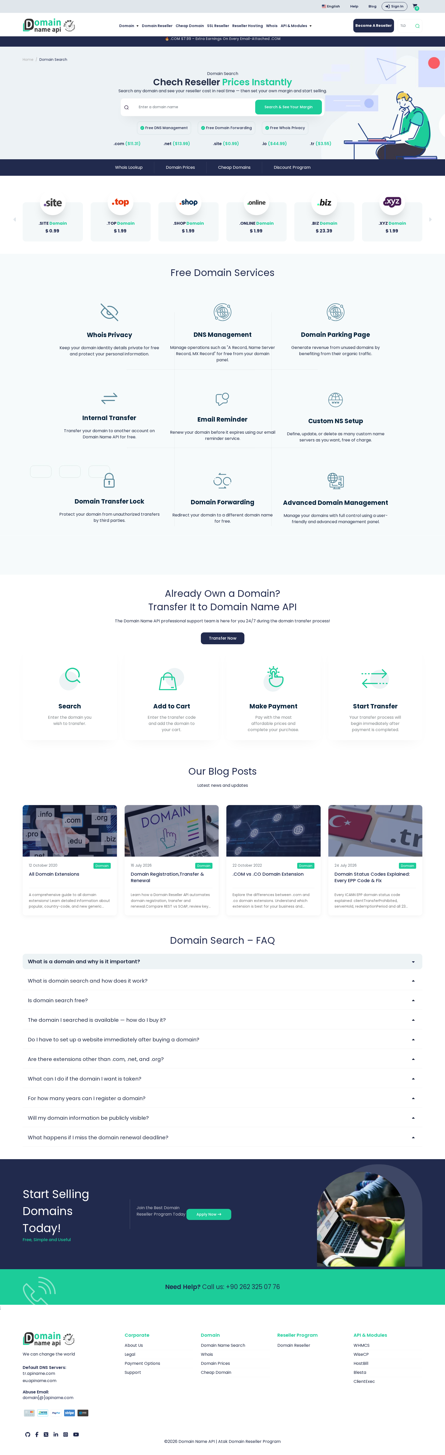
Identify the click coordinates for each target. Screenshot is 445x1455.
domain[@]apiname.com (48, 1398)
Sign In (397, 6)
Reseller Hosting (247, 25)
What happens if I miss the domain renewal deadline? (98, 1137)
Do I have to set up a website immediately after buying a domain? (113, 1039)
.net (177, 144)
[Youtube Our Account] (76, 1434)
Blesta (360, 1372)
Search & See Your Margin (288, 107)
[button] (430, 219)
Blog (372, 6)
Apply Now (207, 1214)
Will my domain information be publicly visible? (88, 1118)
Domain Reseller (157, 25)
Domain (127, 25)
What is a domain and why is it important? (84, 961)
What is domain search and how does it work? (88, 980)
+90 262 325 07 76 (253, 1287)
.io (274, 144)
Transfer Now (222, 638)
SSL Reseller (218, 25)
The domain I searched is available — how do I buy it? (97, 1020)
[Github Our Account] (27, 1434)
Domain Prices (180, 167)
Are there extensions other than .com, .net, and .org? (96, 1059)
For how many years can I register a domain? (87, 1098)
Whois (272, 25)
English (333, 6)
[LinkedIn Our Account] (56, 1434)
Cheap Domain (190, 25)
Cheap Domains (234, 167)
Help (354, 6)
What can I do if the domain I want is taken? (84, 1078)
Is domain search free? (58, 1000)
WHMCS (362, 1345)
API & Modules (294, 25)
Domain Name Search (223, 1345)
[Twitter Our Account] (46, 1434)
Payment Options (142, 1363)
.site (226, 144)
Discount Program (292, 167)
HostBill (361, 1363)
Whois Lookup (129, 167)
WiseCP (361, 1354)
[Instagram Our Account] (65, 1434)
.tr (320, 144)
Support (133, 1372)
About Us (134, 1345)
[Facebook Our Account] (37, 1434)
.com (127, 144)
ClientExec (364, 1381)
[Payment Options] (70, 1414)
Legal (130, 1354)
